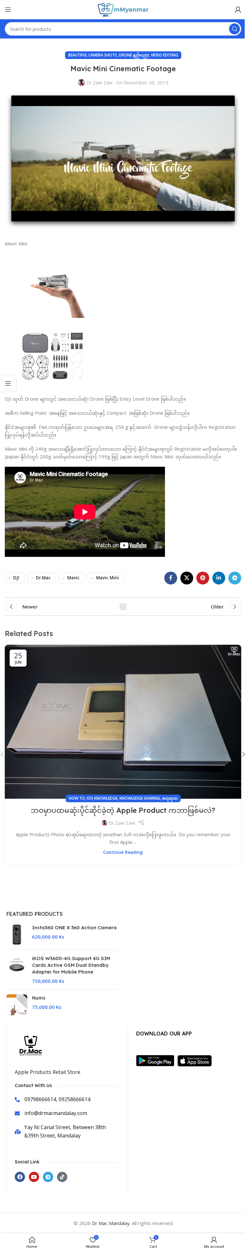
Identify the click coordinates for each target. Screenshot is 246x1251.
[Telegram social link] (234, 578)
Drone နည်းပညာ (134, 55)
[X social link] (186, 578)
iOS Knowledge (102, 798)
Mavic (73, 578)
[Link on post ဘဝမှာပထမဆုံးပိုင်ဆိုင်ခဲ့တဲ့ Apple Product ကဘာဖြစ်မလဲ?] (123, 722)
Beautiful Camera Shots (92, 55)
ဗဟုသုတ (169, 798)
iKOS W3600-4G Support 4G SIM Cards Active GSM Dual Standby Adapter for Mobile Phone (71, 965)
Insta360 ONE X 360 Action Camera (74, 927)
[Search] (234, 28)
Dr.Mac (43, 578)
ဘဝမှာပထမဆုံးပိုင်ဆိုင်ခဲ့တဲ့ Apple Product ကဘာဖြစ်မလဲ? (123, 810)
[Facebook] (20, 1177)
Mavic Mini (107, 578)
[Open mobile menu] (8, 9)
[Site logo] (123, 9)
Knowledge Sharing (139, 798)
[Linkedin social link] (218, 578)
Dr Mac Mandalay (111, 1223)
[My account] (238, 9)
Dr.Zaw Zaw (99, 82)
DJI (16, 578)
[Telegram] (48, 1177)
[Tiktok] (62, 1177)
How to (77, 798)
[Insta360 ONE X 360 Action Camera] (16, 934)
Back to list (123, 606)
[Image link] (156, 1060)
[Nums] (16, 1004)
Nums (38, 998)
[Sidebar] (8, 383)
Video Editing (164, 55)
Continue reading (123, 852)
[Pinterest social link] (202, 578)
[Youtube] (34, 1177)
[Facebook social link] (170, 578)
